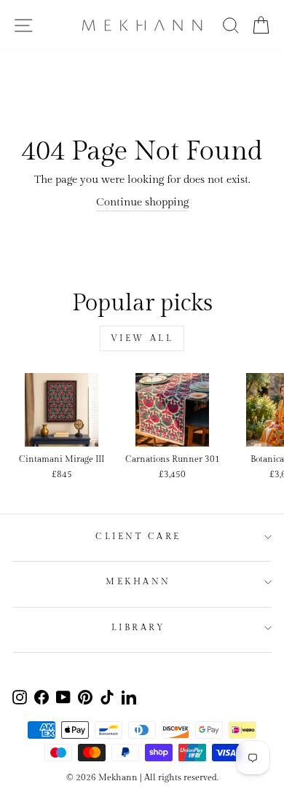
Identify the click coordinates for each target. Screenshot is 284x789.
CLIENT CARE (138, 536)
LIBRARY (138, 627)
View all (142, 338)
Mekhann (138, 581)
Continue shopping (142, 202)
